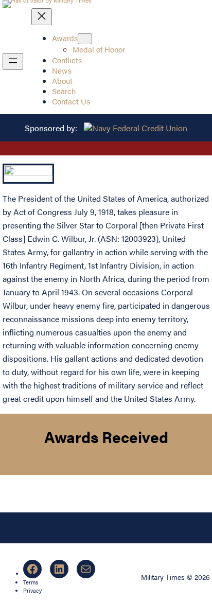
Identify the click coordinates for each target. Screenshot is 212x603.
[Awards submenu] (85, 38)
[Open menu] (13, 61)
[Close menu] (41, 16)
